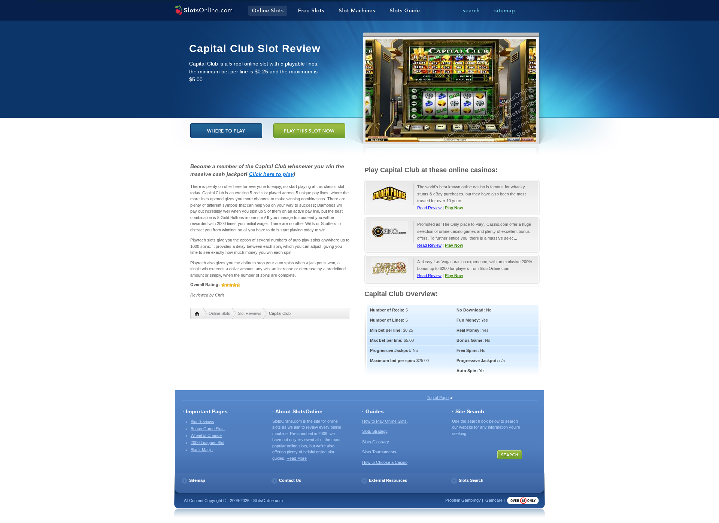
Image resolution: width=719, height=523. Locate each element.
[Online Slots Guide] (405, 10)
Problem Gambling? (463, 500)
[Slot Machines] (357, 10)
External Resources (388, 480)
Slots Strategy (374, 431)
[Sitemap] (504, 10)
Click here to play (271, 174)
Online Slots (219, 313)
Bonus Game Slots (208, 428)
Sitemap (197, 480)
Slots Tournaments (379, 452)
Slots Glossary (375, 442)
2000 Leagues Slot (207, 442)
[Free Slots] (311, 10)
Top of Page (438, 397)
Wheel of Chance (206, 435)
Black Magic (202, 449)
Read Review (429, 208)
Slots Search (471, 480)
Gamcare (494, 500)
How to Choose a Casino (384, 462)
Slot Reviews (249, 313)
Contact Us (290, 480)
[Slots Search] (471, 10)
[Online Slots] (203, 10)
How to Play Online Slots (384, 421)
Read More (296, 458)
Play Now (454, 208)
